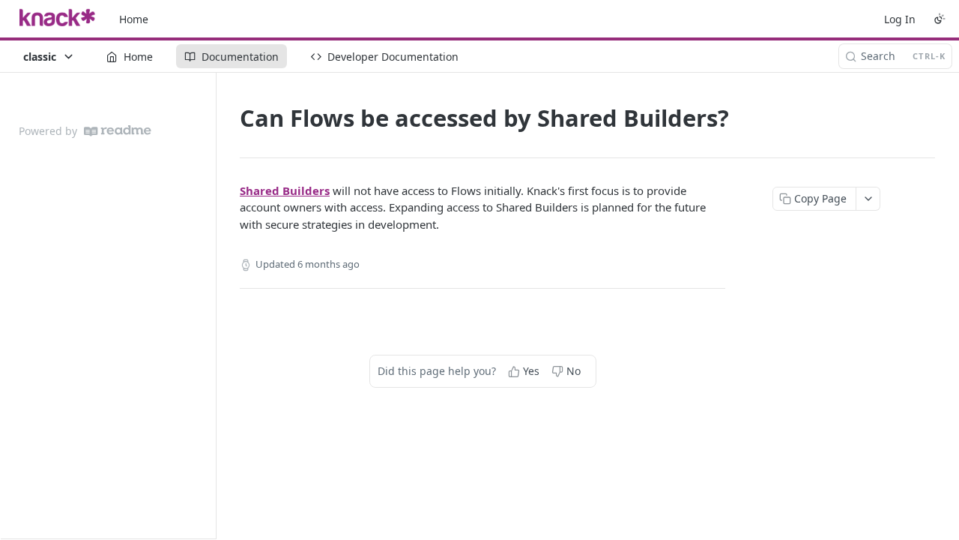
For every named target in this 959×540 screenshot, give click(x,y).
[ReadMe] (117, 130)
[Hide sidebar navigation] (213, 305)
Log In (900, 19)
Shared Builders (285, 190)
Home (133, 19)
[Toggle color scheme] (940, 19)
